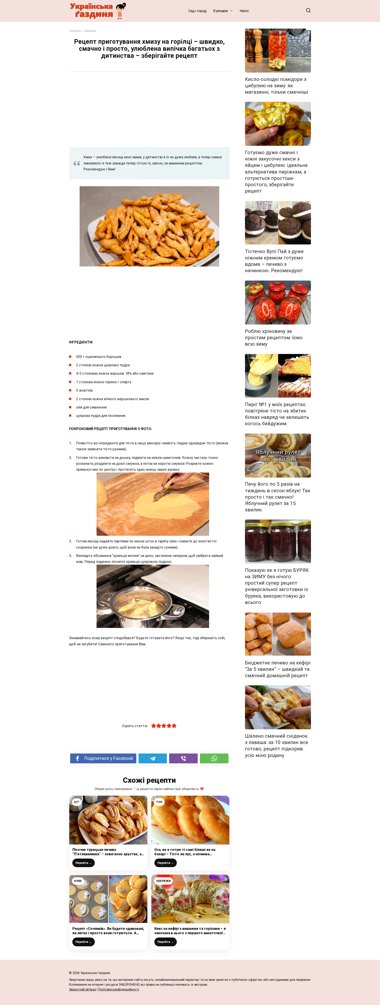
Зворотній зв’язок (82, 989)
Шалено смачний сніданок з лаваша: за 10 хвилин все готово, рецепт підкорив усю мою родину (276, 745)
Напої (244, 11)
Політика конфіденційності (119, 989)
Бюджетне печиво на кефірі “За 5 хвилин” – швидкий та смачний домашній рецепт (278, 669)
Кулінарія (220, 11)
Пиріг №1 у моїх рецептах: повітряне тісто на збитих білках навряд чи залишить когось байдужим (277, 413)
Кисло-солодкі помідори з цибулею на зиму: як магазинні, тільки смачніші (276, 85)
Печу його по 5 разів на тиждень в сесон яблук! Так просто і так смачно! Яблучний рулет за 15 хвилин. (277, 497)
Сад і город (197, 11)
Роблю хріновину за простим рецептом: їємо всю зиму (274, 337)
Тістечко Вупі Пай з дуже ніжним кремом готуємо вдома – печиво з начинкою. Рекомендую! (274, 260)
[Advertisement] (149, 109)
